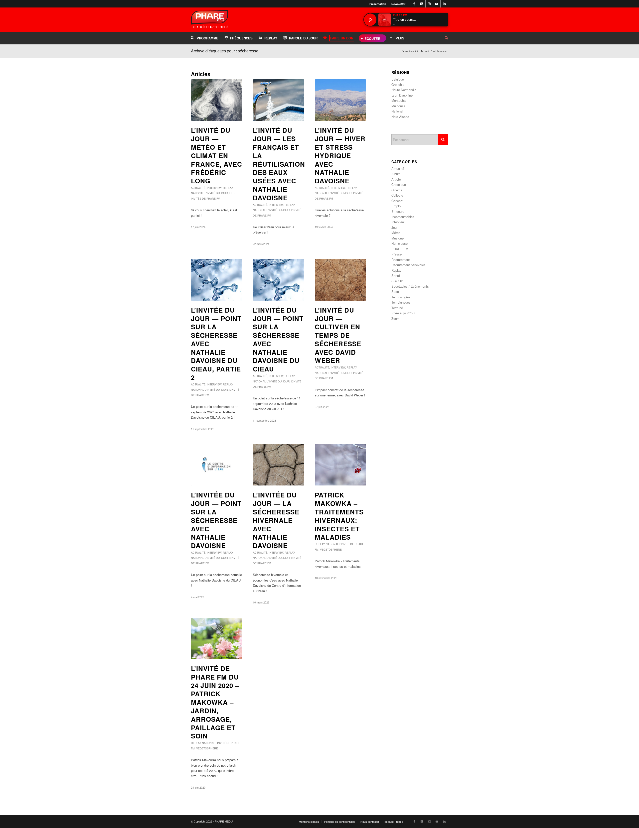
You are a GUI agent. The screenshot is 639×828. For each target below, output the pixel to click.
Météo (395, 232)
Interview (214, 188)
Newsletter (398, 4)
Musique (397, 238)
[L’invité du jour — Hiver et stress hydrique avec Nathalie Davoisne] (340, 100)
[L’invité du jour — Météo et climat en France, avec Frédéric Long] (216, 100)
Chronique (398, 184)
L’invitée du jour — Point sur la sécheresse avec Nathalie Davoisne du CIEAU (278, 339)
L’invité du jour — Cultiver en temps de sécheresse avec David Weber (338, 335)
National (197, 193)
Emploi (396, 206)
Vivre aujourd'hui (403, 313)
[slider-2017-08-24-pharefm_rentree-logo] (209, 20)
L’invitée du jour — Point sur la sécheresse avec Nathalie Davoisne (216, 520)
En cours (397, 211)
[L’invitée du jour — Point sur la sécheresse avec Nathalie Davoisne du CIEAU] (278, 279)
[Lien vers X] (421, 3)
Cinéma (396, 190)
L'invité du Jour (216, 193)
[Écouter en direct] (370, 19)
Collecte (397, 195)
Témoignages (401, 302)
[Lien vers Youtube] (436, 3)
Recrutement (400, 259)
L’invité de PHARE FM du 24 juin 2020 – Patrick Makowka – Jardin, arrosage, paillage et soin (215, 702)
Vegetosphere (331, 549)
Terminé (397, 307)
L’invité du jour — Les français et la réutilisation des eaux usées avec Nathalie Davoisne (279, 163)
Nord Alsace (400, 116)
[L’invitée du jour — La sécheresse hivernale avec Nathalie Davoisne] (278, 464)
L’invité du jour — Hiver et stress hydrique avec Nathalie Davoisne (340, 155)
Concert (397, 200)
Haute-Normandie (403, 89)
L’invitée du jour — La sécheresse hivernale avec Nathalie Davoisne (276, 520)
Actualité (198, 188)
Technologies (400, 297)
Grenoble (397, 84)
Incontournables (402, 216)
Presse (396, 254)
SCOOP (397, 280)
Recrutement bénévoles (408, 264)
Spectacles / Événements (410, 286)
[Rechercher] (442, 38)
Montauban (399, 100)
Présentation (377, 4)
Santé (395, 275)
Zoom (395, 318)
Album (396, 173)
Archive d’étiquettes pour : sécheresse (224, 51)
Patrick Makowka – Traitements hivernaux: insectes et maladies (339, 516)
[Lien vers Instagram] (429, 3)
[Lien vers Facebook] (414, 3)
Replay (228, 188)
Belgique (397, 79)
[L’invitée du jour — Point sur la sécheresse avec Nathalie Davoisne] (216, 464)
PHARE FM (399, 248)
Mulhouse (398, 106)
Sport (395, 291)
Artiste (396, 179)
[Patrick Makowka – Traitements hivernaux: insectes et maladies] (340, 464)
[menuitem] (378, 3)
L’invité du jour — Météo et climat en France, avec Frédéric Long (216, 155)
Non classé (399, 243)
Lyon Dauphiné (402, 95)
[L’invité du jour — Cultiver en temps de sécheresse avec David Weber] (340, 279)
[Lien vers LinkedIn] (444, 3)
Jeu (394, 227)
